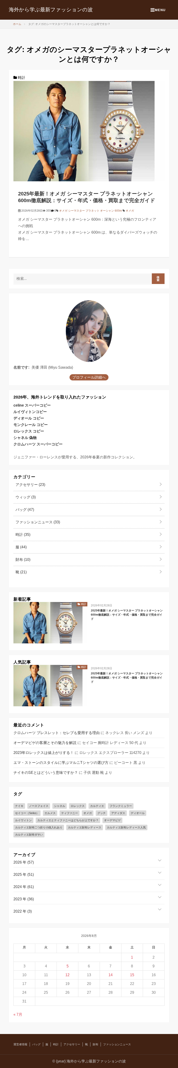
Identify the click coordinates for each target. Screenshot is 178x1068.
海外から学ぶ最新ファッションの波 (51, 9)
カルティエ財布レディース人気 (126, 827)
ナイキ (19, 806)
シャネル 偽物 (25, 438)
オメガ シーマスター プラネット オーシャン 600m (90, 210)
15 (132, 975)
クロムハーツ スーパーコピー (38, 444)
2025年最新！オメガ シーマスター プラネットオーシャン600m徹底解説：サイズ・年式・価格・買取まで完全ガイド (127, 614)
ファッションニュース (37, 522)
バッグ (24, 510)
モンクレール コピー (30, 425)
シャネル (59, 806)
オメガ (130, 210)
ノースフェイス (38, 806)
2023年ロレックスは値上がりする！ (43, 753)
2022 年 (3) (22, 911)
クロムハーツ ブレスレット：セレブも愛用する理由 (56, 733)
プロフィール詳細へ (89, 377)
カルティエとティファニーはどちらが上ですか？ (68, 820)
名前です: (21, 367)
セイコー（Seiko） (27, 813)
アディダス (118, 813)
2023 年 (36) (23, 899)
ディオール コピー (28, 418)
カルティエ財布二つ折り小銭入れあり (38, 827)
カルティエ (97, 806)
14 (110, 975)
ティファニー (69, 813)
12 (67, 975)
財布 (22, 560)
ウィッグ (25, 497)
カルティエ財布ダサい (29, 834)
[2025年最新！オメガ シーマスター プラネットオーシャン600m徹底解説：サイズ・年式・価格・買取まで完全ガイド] (88, 131)
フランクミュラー (121, 806)
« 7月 (17, 1014)
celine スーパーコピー (32, 405)
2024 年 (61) (23, 887)
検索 (158, 279)
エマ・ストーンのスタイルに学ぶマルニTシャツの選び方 (60, 763)
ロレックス (78, 806)
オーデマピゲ (112, 820)
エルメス (50, 813)
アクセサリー (30, 485)
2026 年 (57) (23, 862)
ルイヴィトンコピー (30, 412)
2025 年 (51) (23, 875)
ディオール (138, 813)
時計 (21, 78)
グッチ (101, 813)
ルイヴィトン (23, 820)
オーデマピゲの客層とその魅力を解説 (44, 743)
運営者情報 (20, 1044)
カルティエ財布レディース (84, 827)
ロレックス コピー (28, 431)
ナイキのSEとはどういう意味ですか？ (45, 773)
